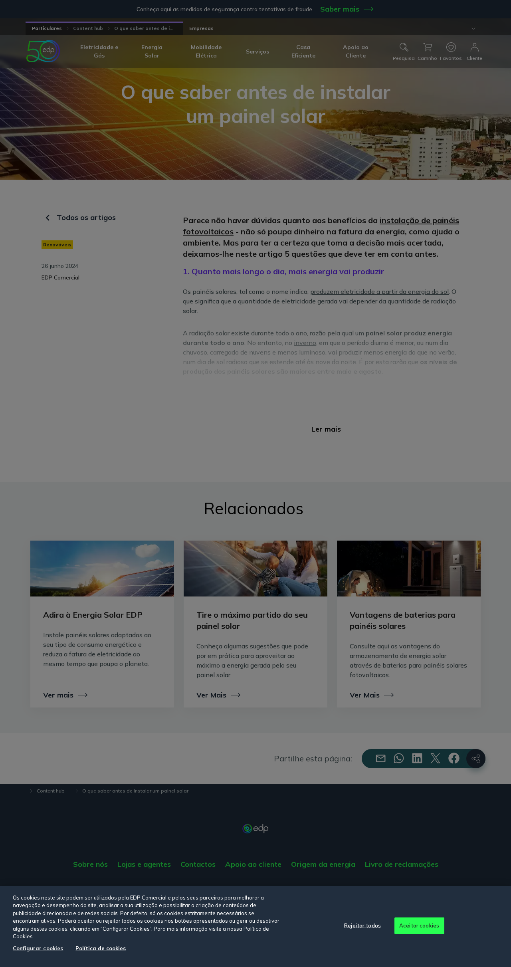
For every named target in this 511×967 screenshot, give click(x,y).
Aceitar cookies (419, 925)
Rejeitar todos (362, 925)
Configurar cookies (38, 948)
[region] (255, 926)
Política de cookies (100, 948)
